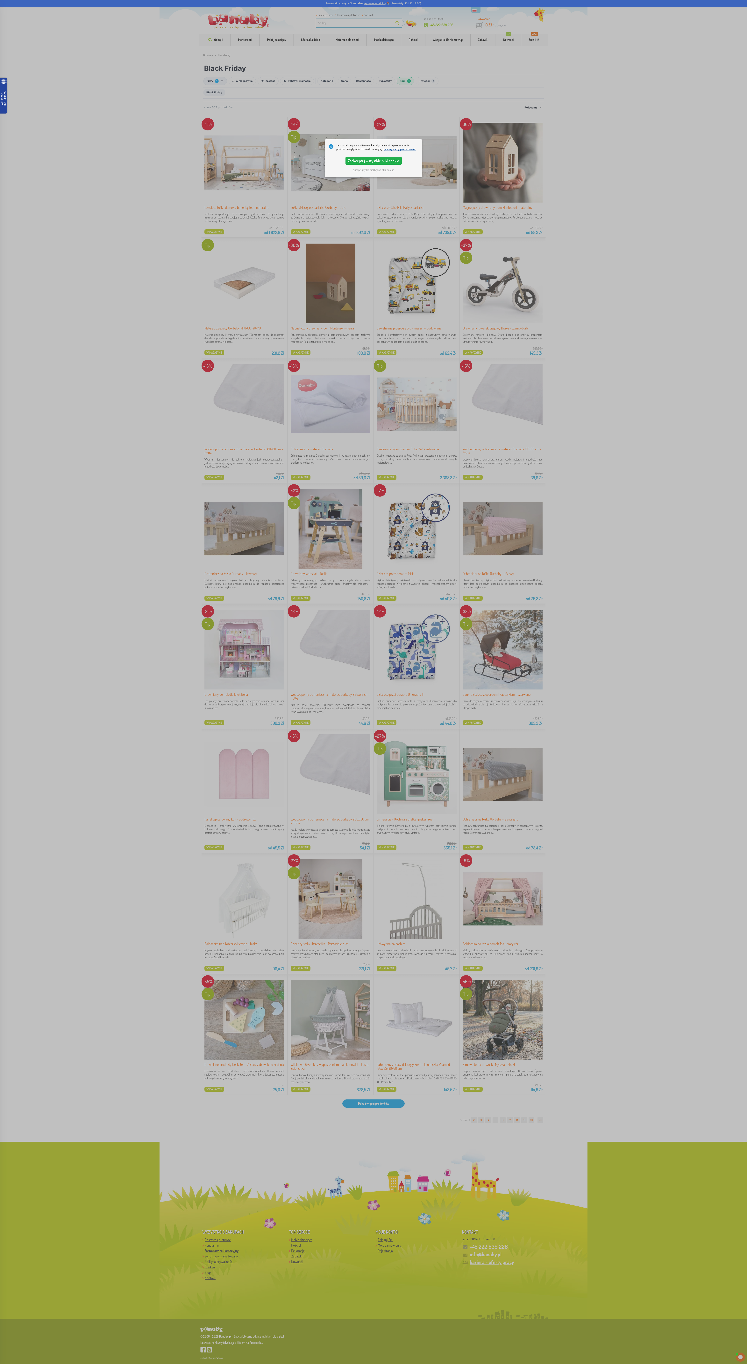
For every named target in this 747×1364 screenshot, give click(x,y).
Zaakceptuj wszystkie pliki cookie (373, 160)
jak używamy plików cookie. (400, 149)
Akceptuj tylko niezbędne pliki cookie (373, 170)
